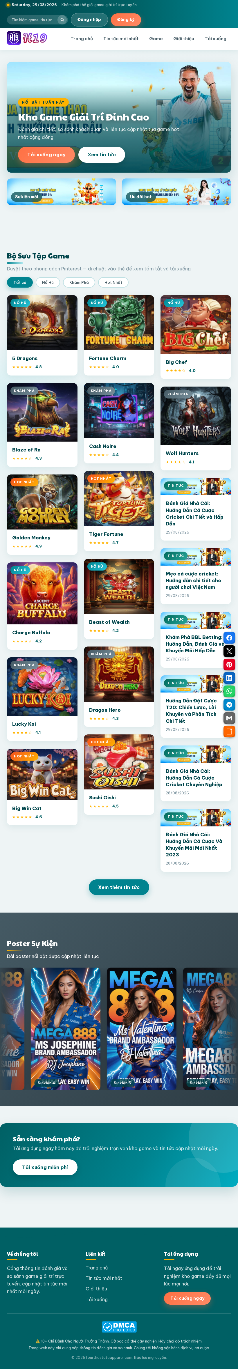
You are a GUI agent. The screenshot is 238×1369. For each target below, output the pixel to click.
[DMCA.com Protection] (119, 1327)
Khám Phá (79, 282)
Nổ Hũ (48, 282)
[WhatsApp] (229, 691)
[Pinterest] (229, 664)
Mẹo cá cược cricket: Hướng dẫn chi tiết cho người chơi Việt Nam (193, 580)
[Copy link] (229, 731)
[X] (229, 651)
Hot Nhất (113, 282)
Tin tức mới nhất (121, 38)
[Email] (229, 718)
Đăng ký (126, 19)
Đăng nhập (89, 19)
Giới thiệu (183, 38)
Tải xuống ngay (46, 154)
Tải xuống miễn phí (45, 1167)
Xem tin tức (102, 154)
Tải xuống (215, 38)
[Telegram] (229, 705)
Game (156, 38)
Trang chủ (82, 38)
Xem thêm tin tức (119, 887)
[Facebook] (229, 638)
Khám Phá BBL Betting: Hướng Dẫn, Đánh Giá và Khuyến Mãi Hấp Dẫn (195, 643)
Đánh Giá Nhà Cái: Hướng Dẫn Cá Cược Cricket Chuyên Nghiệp (194, 777)
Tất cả (19, 282)
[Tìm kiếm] (62, 19)
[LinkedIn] (229, 678)
